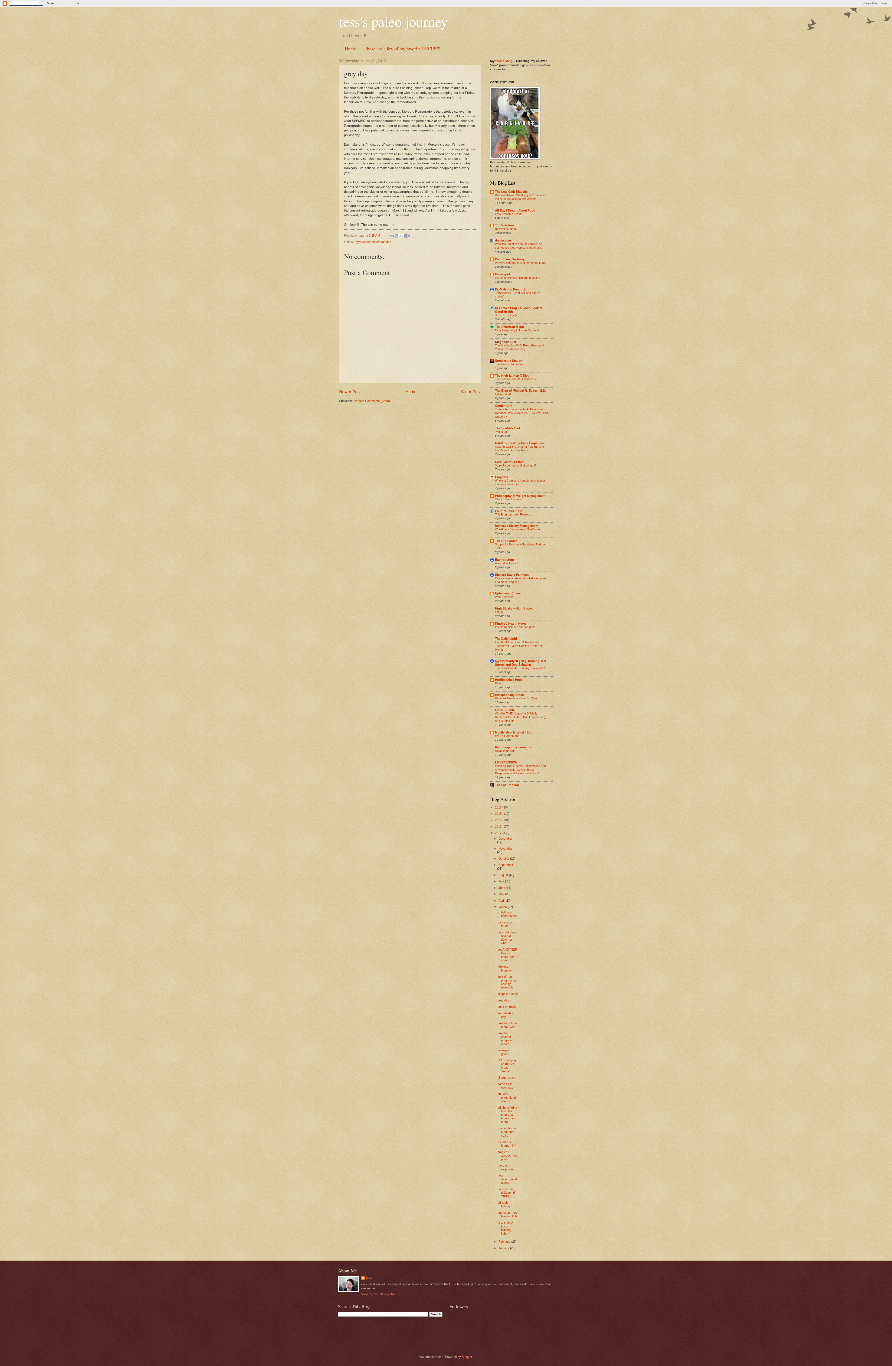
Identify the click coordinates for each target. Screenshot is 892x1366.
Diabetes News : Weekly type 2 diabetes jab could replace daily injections (520, 197)
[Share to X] (401, 236)
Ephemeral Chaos (508, 593)
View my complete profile (378, 1294)
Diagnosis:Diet (505, 342)
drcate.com (503, 240)
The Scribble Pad (507, 428)
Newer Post (350, 391)
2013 (498, 826)
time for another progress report (505, 1038)
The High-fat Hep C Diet (511, 375)
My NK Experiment (506, 736)
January (504, 1248)
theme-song (504, 61)
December (505, 838)
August (503, 875)
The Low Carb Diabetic (511, 191)
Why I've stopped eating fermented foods (520, 262)
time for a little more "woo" (507, 1024)
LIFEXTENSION (506, 762)
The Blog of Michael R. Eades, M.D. (520, 390)
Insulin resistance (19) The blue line (517, 278)
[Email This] (392, 236)
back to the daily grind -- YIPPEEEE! (508, 1192)
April (501, 900)
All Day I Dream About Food (515, 210)
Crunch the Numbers (508, 499)
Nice (498, 683)
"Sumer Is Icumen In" (507, 1143)
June (502, 888)
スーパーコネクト (506, 315)
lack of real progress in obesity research (507, 982)
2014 (498, 820)
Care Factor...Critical (509, 462)
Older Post (471, 391)
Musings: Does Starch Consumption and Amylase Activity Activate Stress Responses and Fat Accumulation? (520, 769)
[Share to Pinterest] (409, 236)
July (501, 881)
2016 (498, 807)
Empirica (501, 477)
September (505, 865)
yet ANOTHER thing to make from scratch (507, 955)
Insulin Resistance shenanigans (515, 627)
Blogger (467, 1357)
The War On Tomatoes (509, 364)
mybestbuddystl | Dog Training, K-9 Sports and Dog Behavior (520, 662)
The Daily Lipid (506, 638)
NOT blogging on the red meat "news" (507, 1066)
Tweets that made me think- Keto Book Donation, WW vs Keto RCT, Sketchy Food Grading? (521, 413)
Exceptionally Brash (509, 695)
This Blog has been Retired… (513, 514)
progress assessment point (508, 1155)
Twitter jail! (501, 432)
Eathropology (505, 559)
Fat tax (499, 612)
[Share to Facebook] (405, 236)
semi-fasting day (506, 1014)
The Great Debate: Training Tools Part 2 (520, 668)
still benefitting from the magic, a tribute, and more (507, 1115)
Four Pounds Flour (508, 511)
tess (369, 1278)
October (504, 858)
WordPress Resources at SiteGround (518, 529)
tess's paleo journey (393, 21)
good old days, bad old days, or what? (507, 938)
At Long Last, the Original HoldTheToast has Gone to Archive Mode (520, 448)
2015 (498, 813)
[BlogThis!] (396, 236)
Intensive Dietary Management (516, 526)
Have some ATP (505, 751)
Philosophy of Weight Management (520, 496)
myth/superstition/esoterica (373, 242)
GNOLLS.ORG (505, 710)
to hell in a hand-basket (508, 914)
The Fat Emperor (507, 785)
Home (350, 49)
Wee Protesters (504, 597)
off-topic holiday (504, 1204)
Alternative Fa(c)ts (506, 563)
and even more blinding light (508, 1214)
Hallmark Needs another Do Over (516, 698)
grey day (503, 1000)
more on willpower (505, 1167)
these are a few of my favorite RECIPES (403, 49)
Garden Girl (503, 406)
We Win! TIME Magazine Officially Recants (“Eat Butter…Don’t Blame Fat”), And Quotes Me (520, 717)
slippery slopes (508, 994)
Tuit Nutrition (504, 225)
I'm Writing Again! (506, 229)
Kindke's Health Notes (510, 623)
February (504, 1241)
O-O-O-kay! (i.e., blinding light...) (505, 1228)
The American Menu (509, 327)
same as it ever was (505, 1085)
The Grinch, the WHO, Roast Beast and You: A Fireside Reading (519, 347)
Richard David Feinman (512, 575)
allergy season (507, 1077)
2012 (498, 833)
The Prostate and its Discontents (515, 379)
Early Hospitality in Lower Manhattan (518, 330)
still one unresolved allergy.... (507, 1097)
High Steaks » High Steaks (514, 608)
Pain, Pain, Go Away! (510, 259)
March (503, 907)
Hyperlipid (502, 274)
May (501, 894)
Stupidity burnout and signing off (515, 465)
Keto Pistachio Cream (508, 214)
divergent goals (504, 1052)
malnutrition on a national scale (507, 1132)
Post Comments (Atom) (374, 401)
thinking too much (505, 924)
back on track (507, 1006)
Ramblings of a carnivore (513, 747)
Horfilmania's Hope (508, 679)
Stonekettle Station (508, 360)
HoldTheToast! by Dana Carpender (519, 443)
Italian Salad (503, 394)
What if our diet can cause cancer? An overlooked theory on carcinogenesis (518, 245)
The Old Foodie (506, 541)
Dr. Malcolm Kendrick (510, 289)
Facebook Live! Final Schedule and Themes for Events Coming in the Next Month (519, 646)
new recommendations (507, 1179)
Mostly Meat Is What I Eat (513, 732)
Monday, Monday (505, 968)
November (505, 848)
